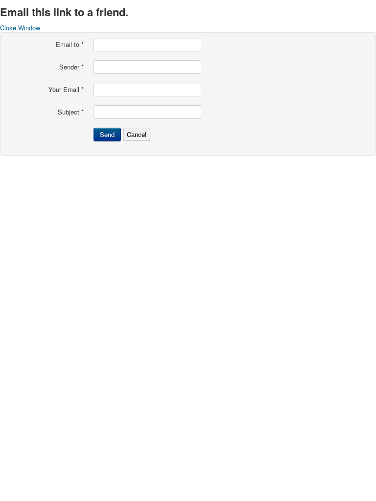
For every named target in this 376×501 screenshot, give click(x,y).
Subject (71, 112)
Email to (70, 44)
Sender (71, 67)
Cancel (136, 134)
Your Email (66, 89)
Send (107, 134)
